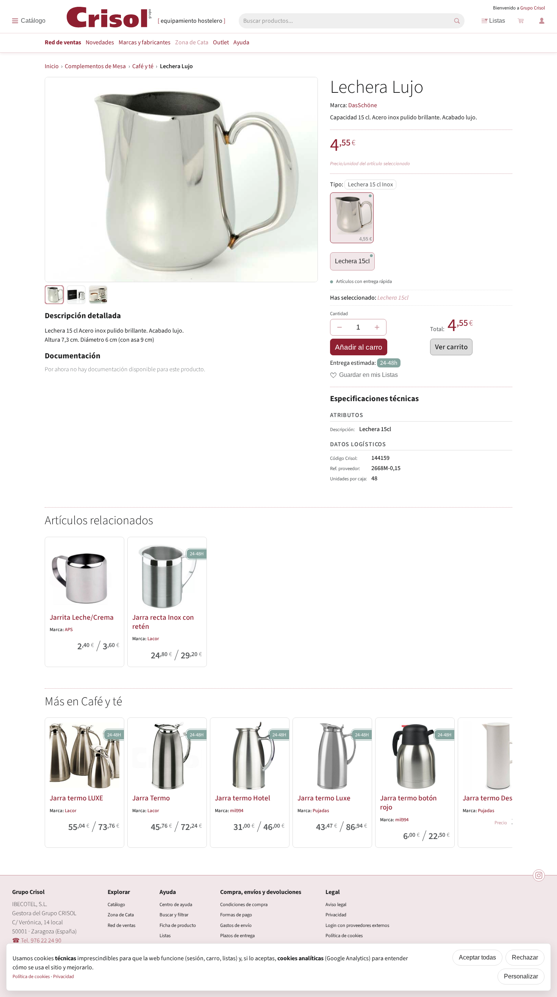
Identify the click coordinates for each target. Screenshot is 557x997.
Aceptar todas (477, 957)
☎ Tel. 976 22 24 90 (36, 940)
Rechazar (525, 957)
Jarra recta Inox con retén (163, 622)
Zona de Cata (191, 42)
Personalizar (521, 976)
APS (69, 629)
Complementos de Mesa (95, 66)
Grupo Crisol (532, 8)
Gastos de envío (236, 925)
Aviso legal (335, 904)
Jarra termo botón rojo (408, 803)
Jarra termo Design (492, 798)
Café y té (142, 66)
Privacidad (335, 914)
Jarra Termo (151, 798)
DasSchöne (362, 105)
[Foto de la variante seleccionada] (54, 294)
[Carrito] (521, 21)
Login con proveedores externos (357, 925)
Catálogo (116, 904)
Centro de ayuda (176, 904)
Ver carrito (451, 347)
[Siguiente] (503, 781)
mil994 (236, 810)
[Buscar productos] (457, 21)
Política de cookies (344, 935)
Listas (497, 20)
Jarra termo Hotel (242, 798)
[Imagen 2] (98, 294)
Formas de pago (236, 914)
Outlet (221, 42)
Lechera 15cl (352, 261)
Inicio (52, 66)
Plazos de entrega (237, 935)
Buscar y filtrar (174, 914)
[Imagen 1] (76, 294)
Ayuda (241, 42)
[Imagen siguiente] (303, 179)
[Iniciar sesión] (542, 21)
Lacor (153, 638)
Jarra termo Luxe (323, 798)
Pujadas (321, 810)
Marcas (145, 42)
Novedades (100, 42)
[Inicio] (109, 20)
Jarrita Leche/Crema (82, 617)
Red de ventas (63, 42)
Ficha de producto (178, 925)
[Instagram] (539, 875)
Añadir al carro (358, 347)
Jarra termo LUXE (76, 798)
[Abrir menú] (28, 21)
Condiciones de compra (244, 904)
